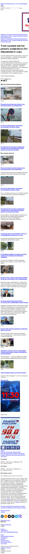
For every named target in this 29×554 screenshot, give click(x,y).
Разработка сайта (5, 520)
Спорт (10, 36)
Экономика (10, 34)
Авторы (3, 512)
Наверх (3, 450)
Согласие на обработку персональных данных (13, 507)
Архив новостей (5, 510)
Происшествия (17, 34)
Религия (3, 37)
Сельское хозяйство (17, 36)
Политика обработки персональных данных (13, 506)
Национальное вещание (10, 453)
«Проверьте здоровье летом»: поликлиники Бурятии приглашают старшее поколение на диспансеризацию (14, 352)
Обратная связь (9, 455)
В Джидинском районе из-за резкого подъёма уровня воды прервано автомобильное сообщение (14, 255)
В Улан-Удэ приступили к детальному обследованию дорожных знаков (12, 126)
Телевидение (9, 3)
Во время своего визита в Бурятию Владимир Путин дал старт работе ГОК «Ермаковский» (14, 278)
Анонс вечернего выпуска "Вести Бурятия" (13, 372)
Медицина (24, 34)
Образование (4, 36)
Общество (3, 34)
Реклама (3, 455)
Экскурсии (4, 456)
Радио (2, 453)
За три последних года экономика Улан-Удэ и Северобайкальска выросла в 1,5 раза (14, 234)
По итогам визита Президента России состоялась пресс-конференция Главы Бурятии (14, 301)
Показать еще (4, 380)
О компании (21, 453)
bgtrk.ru (8, 499)
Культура (25, 36)
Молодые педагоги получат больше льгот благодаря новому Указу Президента (13, 104)
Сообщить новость (6, 547)
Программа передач (19, 455)
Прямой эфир (17, 452)
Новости (3, 3)
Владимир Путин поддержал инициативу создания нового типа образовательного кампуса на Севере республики (12, 148)
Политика (8, 37)
